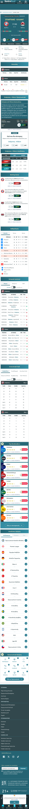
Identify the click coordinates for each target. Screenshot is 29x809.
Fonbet (9, 481)
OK (14, 802)
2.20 (13, 165)
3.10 (20, 168)
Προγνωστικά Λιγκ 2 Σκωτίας (11, 16)
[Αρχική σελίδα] (0, 12)
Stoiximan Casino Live (6, 738)
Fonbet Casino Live (5, 748)
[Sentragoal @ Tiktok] (18, 756)
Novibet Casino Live (6, 741)
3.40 (17, 165)
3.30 (20, 161)
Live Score (3, 696)
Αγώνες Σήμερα (5, 698)
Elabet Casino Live (5, 743)
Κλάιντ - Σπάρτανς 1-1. (12, 58)
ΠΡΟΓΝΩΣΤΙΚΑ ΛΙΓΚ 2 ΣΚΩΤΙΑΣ (7, 12)
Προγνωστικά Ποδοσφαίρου (8, 704)
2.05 (13, 161)
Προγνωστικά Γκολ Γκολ (7, 707)
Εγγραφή (23, 768)
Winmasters (10, 498)
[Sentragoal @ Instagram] (13, 756)
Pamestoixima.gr (11, 472)
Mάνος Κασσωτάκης (15, 102)
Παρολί (2, 715)
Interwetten (10, 506)
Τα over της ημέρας (5, 710)
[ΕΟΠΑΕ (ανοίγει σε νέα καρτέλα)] (19, 791)
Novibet (9, 455)
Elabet (8, 464)
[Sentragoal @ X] (8, 756)
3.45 (17, 161)
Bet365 (9, 489)
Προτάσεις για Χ (5, 712)
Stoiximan (9, 447)
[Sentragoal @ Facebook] (3, 756)
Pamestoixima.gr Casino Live (8, 746)
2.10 (13, 168)
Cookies (16, 799)
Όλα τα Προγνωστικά (13, 679)
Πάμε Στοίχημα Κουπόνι (6, 690)
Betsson (9, 515)
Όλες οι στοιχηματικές (13, 525)
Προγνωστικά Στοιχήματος (7, 693)
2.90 (20, 165)
